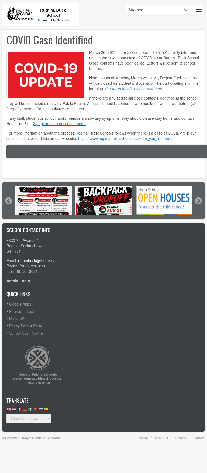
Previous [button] (8, 200)
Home (143, 437)
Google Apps (20, 304)
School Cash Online (26, 333)
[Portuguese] (35, 410)
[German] (25, 410)
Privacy (180, 437)
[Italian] (30, 410)
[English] (8, 410)
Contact (199, 437)
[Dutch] (14, 410)
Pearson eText (21, 311)
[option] (43, 200)
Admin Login (18, 280)
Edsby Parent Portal (26, 326)
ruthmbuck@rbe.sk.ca (37, 260)
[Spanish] (46, 410)
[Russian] (41, 410)
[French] (19, 410)
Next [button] (198, 200)
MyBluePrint (19, 318)
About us (161, 437)
